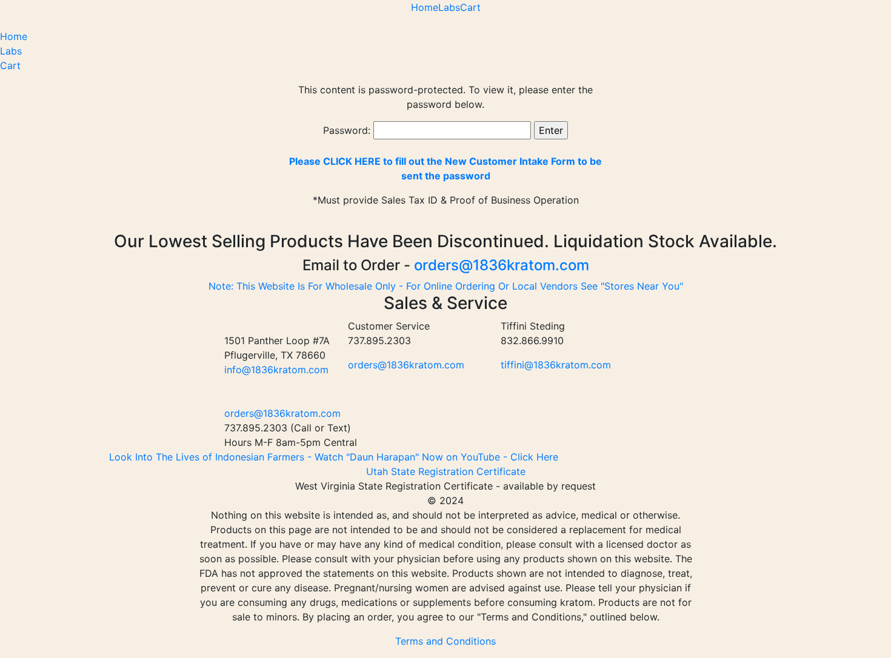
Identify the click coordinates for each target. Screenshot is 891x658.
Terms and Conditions (445, 641)
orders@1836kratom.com (501, 265)
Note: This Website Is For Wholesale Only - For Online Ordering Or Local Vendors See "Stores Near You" (446, 286)
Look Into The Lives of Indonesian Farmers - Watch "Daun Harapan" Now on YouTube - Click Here (333, 457)
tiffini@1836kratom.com (556, 365)
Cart (470, 7)
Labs (449, 7)
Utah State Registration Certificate (446, 471)
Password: (348, 130)
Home (424, 7)
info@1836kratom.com (276, 370)
